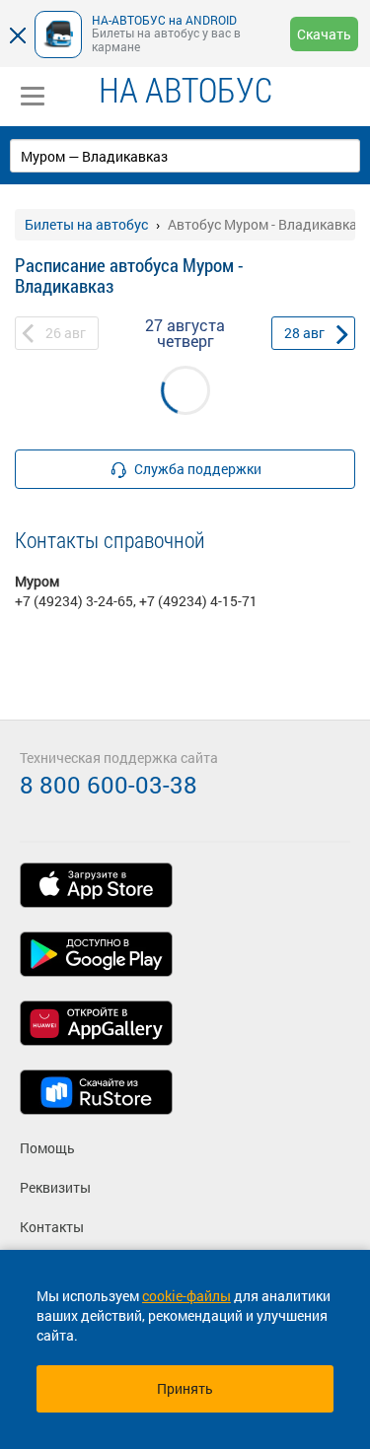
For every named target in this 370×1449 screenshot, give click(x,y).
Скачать (324, 34)
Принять (185, 1388)
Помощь (47, 1147)
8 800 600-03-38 (108, 784)
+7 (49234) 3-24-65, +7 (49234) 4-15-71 (136, 600)
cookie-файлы (186, 1295)
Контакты (52, 1226)
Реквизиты (55, 1187)
